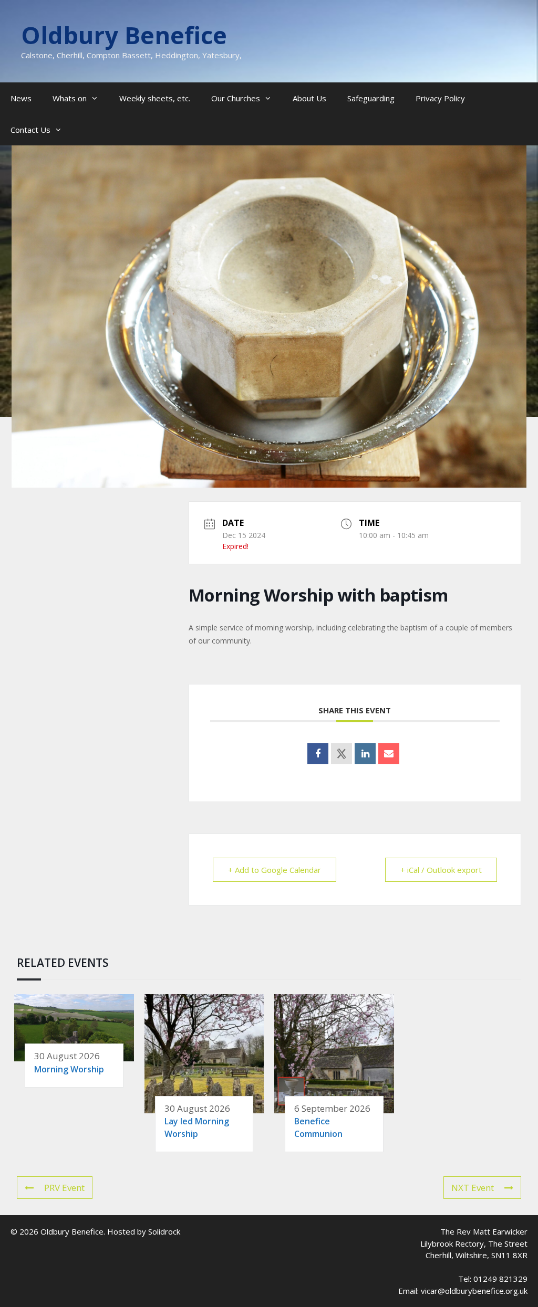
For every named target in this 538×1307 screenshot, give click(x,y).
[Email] (388, 753)
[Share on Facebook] (317, 753)
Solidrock (164, 1231)
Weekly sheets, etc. (154, 98)
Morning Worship (69, 1069)
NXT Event (472, 1188)
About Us (309, 98)
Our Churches (235, 98)
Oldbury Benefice (124, 35)
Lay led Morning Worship (196, 1127)
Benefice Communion (318, 1127)
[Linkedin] (365, 753)
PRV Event (64, 1188)
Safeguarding (371, 98)
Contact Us (30, 129)
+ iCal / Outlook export (441, 870)
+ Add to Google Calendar (274, 870)
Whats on (70, 98)
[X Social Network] (341, 753)
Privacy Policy (440, 98)
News (21, 98)
